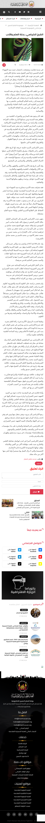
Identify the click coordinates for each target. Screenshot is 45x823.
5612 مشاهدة (23, 64)
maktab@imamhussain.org (22, 721)
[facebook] (28, 12)
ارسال (35, 491)
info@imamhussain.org (22, 718)
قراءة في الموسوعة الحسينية (30, 28)
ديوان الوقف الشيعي (22, 771)
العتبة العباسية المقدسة (22, 802)
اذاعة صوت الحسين (22, 756)
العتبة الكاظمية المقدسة (22, 793)
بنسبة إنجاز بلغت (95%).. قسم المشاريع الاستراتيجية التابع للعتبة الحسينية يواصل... (16, 641)
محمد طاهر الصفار (30, 459)
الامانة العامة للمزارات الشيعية (22, 774)
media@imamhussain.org (22, 725)
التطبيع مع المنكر (22, 612)
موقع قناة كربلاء (22, 778)
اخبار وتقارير (24, 623)
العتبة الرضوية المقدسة (22, 796)
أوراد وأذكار (22, 753)
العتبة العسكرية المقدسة (22, 799)
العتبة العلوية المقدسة (22, 790)
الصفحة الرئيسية (33, 25)
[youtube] (20, 12)
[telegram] (20, 814)
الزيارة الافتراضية (22, 749)
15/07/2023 (37, 64)
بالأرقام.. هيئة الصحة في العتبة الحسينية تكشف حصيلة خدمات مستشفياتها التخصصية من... (15, 628)
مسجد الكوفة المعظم (22, 806)
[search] (9, 12)
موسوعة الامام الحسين (15, 25)
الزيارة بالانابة (22, 743)
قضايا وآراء (24, 610)
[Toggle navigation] (40, 12)
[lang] (4, 12)
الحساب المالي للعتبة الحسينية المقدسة (22, 731)
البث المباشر (22, 746)
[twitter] (24, 12)
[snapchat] (14, 814)
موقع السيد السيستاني (22, 768)
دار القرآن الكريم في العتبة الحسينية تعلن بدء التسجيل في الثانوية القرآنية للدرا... (16, 655)
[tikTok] (8, 814)
